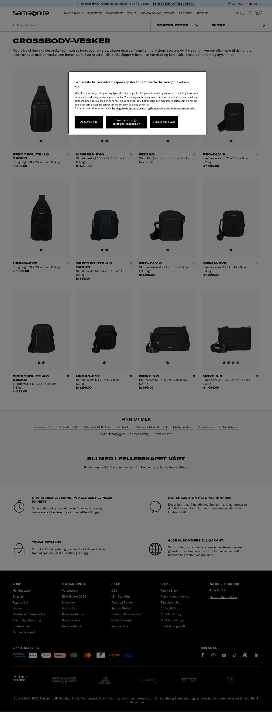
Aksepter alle (89, 121)
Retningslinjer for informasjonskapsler (173, 108)
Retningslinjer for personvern (129, 108)
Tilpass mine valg (164, 121)
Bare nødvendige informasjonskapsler (126, 121)
